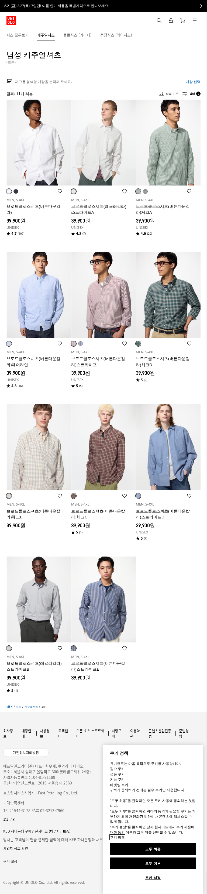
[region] (153, 819)
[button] (201, 35)
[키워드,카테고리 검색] (159, 20)
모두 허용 (153, 848)
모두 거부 (153, 863)
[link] (103, 6)
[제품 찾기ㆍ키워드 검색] (195, 20)
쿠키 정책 (117, 837)
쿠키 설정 (153, 877)
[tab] (17, 35)
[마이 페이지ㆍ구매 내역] (171, 20)
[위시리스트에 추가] (60, 191)
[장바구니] (183, 20)
